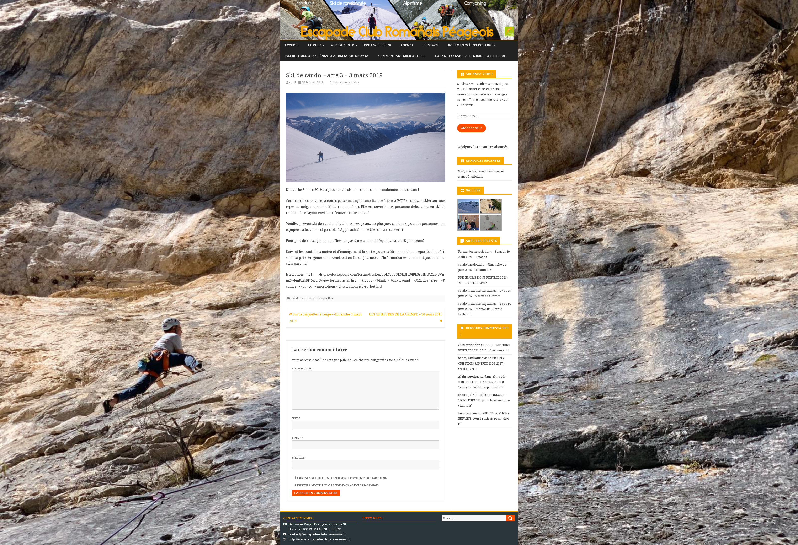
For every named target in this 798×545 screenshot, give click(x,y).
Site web (298, 457)
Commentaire (303, 368)
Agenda (407, 45)
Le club (314, 45)
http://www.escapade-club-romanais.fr (319, 539)
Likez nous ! (373, 518)
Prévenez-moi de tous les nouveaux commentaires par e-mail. (342, 478)
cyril (292, 82)
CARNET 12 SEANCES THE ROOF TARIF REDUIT (471, 56)
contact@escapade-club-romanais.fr (317, 534)
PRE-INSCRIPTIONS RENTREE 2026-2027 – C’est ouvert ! (481, 363)
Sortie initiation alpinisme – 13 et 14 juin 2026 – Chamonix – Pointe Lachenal (484, 309)
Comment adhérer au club (401, 56)
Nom (296, 418)
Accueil (291, 45)
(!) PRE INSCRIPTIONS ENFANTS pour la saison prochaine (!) (484, 400)
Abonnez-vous (471, 128)
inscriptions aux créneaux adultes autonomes (326, 56)
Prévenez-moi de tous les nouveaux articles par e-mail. (338, 485)
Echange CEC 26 (377, 45)
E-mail (297, 438)
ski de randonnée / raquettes (312, 298)
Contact (430, 45)
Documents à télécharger (471, 45)
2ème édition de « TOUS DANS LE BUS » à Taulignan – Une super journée (482, 382)
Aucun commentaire (344, 82)
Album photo (342, 45)
